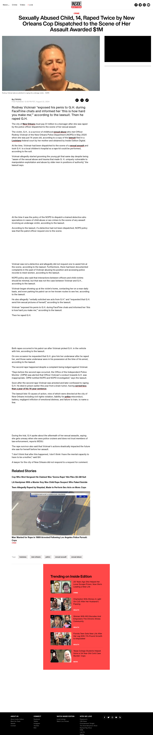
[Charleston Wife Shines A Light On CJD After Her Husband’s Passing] (76, 604)
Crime (14, 5)
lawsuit (72, 137)
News (5, 5)
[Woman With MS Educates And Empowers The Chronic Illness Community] (76, 621)
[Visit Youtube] (116, 718)
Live (31, 5)
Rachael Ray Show (86, 728)
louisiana (22, 557)
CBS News (83, 721)
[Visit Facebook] (104, 718)
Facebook (37, 719)
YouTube (36, 726)
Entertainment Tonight (87, 723)
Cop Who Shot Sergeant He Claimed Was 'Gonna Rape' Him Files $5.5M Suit (49, 477)
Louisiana (16, 140)
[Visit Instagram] (112, 718)
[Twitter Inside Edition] (140, 4)
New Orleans (29, 123)
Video (22, 5)
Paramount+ (84, 719)
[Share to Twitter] (82, 100)
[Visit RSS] (120, 718)
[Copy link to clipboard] (87, 100)
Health (76, 610)
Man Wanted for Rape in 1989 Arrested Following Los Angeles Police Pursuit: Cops (49, 539)
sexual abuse (60, 131)
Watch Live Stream (63, 721)
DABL (81, 730)
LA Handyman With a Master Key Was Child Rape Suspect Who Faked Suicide (49, 482)
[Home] (76, 4)
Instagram (37, 723)
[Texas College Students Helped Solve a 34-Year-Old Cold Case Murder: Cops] (76, 656)
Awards (13, 723)
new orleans (36, 557)
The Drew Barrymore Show (88, 726)
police (68, 396)
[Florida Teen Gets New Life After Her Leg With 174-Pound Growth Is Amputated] (76, 638)
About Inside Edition (17, 719)
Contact (13, 726)
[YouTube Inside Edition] (148, 4)
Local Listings (61, 719)
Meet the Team (15, 721)
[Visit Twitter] (108, 718)
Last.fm (82, 732)
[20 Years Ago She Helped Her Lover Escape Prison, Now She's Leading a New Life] (76, 586)
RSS (35, 728)
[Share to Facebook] (77, 100)
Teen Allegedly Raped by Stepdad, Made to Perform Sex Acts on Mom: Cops (49, 487)
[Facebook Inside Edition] (136, 4)
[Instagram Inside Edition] (144, 4)
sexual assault (77, 145)
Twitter (36, 721)
